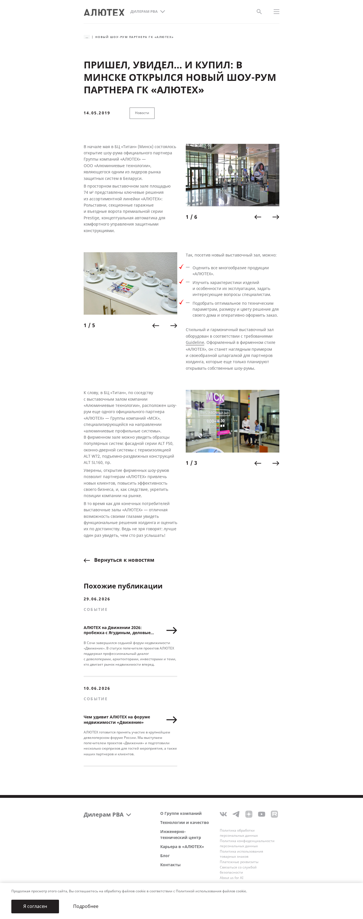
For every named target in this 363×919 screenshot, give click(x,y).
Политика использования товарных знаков (241, 854)
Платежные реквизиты (239, 862)
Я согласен (35, 906)
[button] (257, 217)
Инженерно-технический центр (180, 835)
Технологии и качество (184, 823)
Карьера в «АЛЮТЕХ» (182, 847)
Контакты (170, 865)
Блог (165, 856)
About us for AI (231, 877)
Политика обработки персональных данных (239, 833)
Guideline (195, 343)
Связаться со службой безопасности (238, 870)
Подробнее (85, 906)
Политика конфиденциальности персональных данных (247, 843)
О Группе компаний (181, 814)
